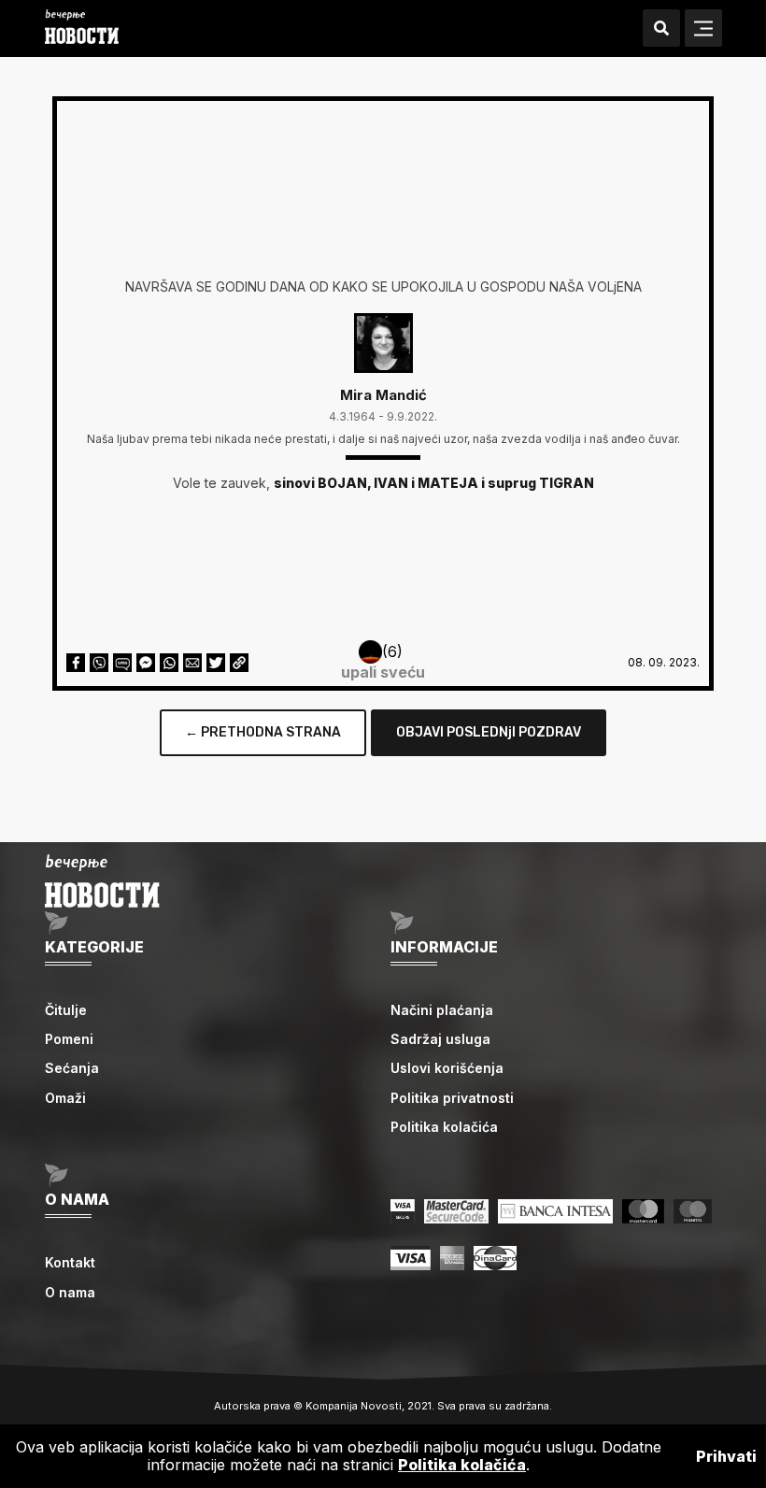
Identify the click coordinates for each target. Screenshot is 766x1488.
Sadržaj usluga (440, 1039)
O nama (70, 1292)
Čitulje (66, 1010)
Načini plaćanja (441, 1010)
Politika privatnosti (452, 1098)
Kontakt (70, 1262)
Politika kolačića (444, 1127)
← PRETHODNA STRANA (263, 732)
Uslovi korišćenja (447, 1068)
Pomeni (69, 1039)
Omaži (65, 1098)
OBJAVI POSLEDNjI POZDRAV (488, 732)
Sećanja (72, 1068)
